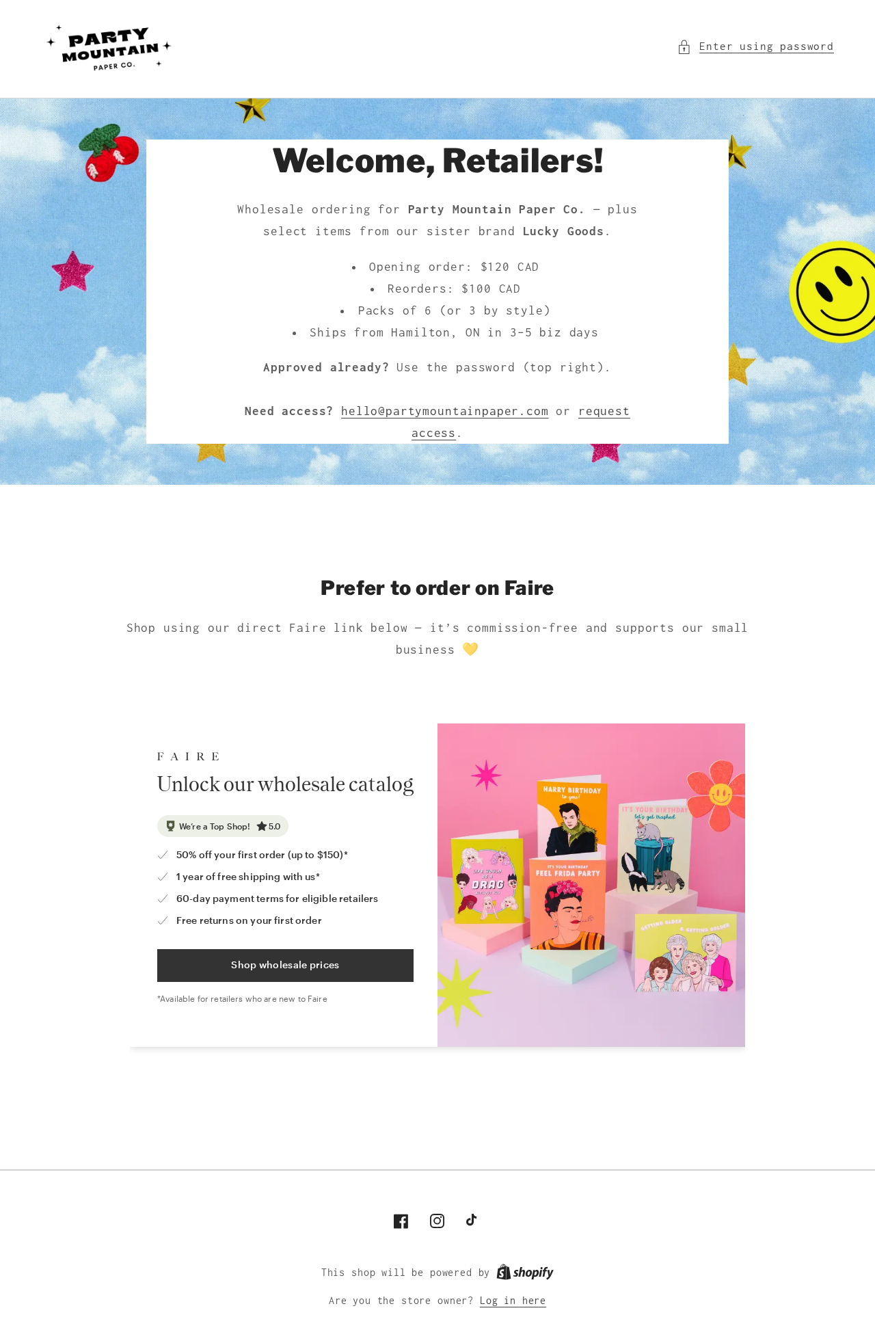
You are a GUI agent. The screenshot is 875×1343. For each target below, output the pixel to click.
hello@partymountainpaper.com (445, 411)
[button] (755, 46)
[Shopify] (525, 1272)
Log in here (513, 1300)
